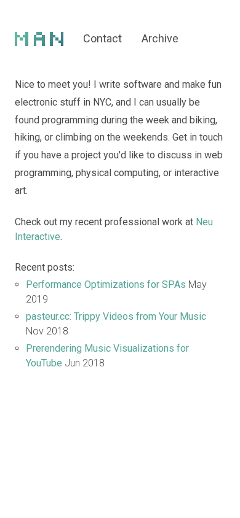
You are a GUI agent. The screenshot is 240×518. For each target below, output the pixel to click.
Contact (102, 38)
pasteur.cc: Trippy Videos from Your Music (116, 316)
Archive (160, 38)
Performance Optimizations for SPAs (106, 284)
